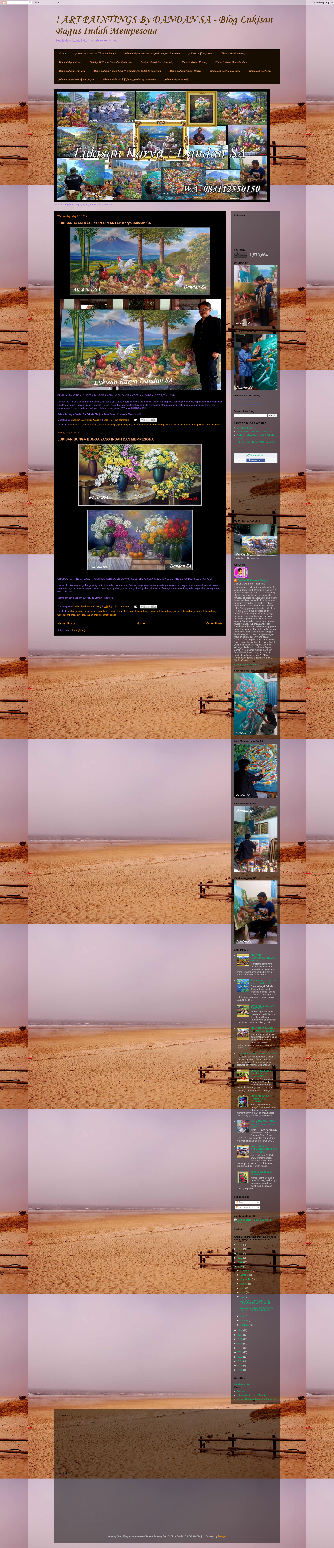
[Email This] (142, 420)
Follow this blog (255, 460)
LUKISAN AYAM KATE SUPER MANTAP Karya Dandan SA (104, 223)
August (244, 1283)
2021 (240, 1258)
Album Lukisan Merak (176, 79)
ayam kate (76, 424)
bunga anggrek (78, 611)
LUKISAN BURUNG (247, 427)
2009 (240, 1370)
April (243, 1316)
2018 (240, 1330)
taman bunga (109, 615)
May (242, 1297)
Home (141, 623)
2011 (240, 1361)
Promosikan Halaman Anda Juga (247, 405)
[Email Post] (135, 420)
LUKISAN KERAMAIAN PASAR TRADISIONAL (263, 1029)
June (243, 1292)
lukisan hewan (172, 424)
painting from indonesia (209, 424)
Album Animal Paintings (233, 53)
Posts (241, 1202)
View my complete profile (246, 664)
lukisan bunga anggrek (146, 611)
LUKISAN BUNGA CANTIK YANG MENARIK (260, 1099)
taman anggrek (94, 615)
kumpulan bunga (125, 611)
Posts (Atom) (78, 630)
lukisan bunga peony (191, 611)
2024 (240, 1249)
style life (81, 615)
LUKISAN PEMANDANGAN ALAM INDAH (263, 958)
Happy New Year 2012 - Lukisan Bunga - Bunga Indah (263, 1124)
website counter (242, 1384)
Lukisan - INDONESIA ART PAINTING (256, 442)
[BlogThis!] (145, 420)
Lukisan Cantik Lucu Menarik (157, 62)
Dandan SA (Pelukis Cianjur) (252, 580)
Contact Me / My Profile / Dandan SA (95, 53)
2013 (240, 1352)
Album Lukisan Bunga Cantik (185, 71)
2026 (240, 1244)
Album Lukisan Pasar (69, 62)
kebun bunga (109, 611)
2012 (240, 1357)
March (243, 1320)
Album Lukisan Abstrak (193, 62)
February (245, 1325)
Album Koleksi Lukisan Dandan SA (254, 431)
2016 (240, 1339)
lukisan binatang (155, 424)
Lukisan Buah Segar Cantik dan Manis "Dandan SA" (261, 1073)
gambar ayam (124, 424)
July (242, 1288)
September (246, 1279)
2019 (240, 1266)
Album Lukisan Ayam (200, 53)
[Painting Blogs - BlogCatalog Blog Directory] (255, 1222)
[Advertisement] (167, 1442)
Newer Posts (66, 623)
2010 (240, 1365)
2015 (240, 1343)
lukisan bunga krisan (169, 611)
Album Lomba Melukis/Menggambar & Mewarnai (129, 79)
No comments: (123, 420)
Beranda (241, 1391)
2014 (240, 1348)
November (245, 1270)
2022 (240, 1253)
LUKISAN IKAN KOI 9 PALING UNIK (257, 1053)
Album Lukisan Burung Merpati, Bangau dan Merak (152, 53)
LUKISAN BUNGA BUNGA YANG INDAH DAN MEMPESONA (105, 439)
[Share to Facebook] (152, 420)
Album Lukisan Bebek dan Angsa (76, 79)
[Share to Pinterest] (155, 420)
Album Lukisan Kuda (259, 71)
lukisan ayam (139, 424)
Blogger (222, 1536)
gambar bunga (95, 611)
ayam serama (90, 424)
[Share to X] (148, 420)
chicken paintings (107, 424)
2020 (240, 1262)
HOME (62, 53)
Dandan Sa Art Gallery (243, 399)
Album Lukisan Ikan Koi (71, 71)
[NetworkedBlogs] (255, 455)
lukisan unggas (188, 424)
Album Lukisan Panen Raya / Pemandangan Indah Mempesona (127, 71)
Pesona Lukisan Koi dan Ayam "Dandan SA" (263, 982)
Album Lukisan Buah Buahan (231, 62)
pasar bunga (69, 615)
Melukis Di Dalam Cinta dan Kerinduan (110, 62)
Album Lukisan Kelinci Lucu (224, 71)
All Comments (245, 1207)
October (244, 1275)
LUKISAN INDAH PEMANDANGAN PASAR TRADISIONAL (264, 1149)
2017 (240, 1334)
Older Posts (214, 623)
